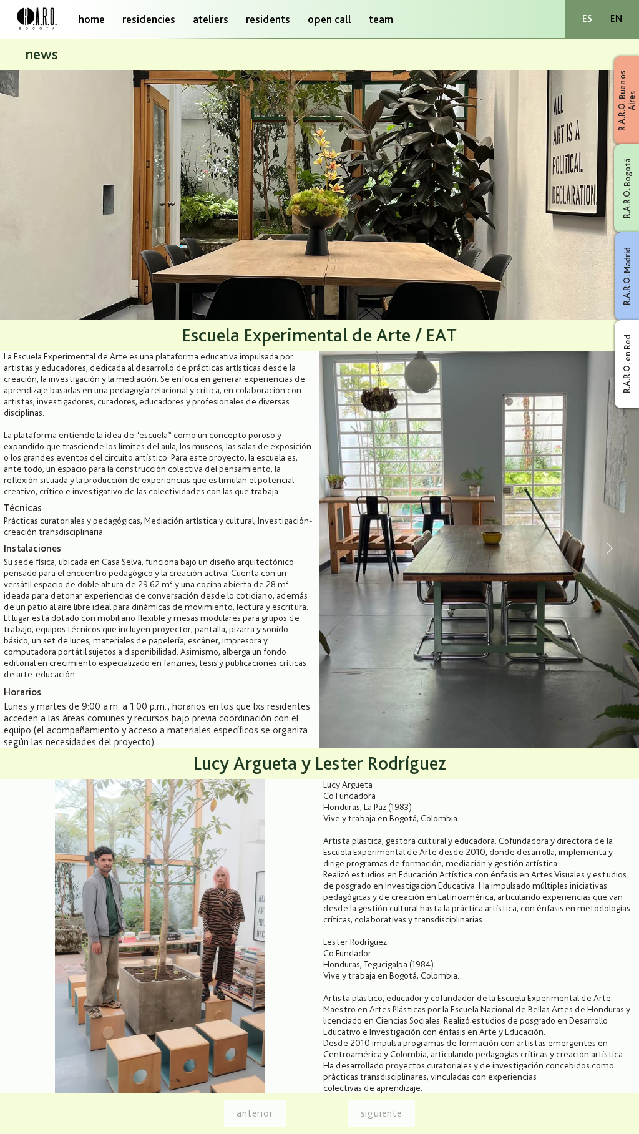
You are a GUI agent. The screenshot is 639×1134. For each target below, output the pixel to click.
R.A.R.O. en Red (627, 364)
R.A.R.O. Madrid (627, 276)
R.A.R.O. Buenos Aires (627, 100)
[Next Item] (609, 549)
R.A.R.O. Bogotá (627, 188)
